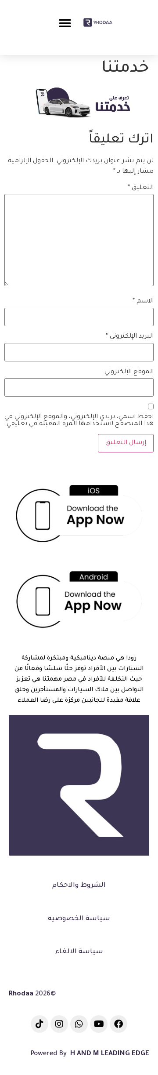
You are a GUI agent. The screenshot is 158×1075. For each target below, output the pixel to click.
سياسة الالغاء (79, 952)
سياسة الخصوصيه (79, 919)
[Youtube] (99, 1024)
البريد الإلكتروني (130, 336)
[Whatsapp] (79, 1024)
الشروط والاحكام (79, 885)
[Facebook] (118, 1024)
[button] (65, 23)
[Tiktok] (39, 1024)
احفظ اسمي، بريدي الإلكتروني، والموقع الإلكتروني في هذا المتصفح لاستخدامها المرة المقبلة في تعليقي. (79, 421)
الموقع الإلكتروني (129, 372)
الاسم (143, 301)
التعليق (141, 188)
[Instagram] (59, 1024)
